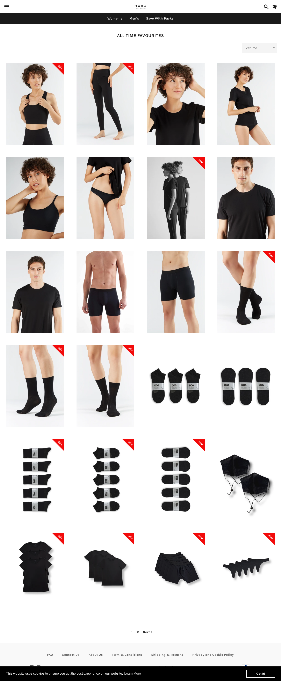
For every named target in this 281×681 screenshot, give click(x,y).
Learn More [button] (132, 673)
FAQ (50, 655)
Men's (134, 18)
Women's (114, 18)
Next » (148, 632)
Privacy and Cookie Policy (213, 655)
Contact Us (71, 655)
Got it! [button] (260, 673)
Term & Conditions (127, 655)
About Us (96, 655)
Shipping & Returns (167, 655)
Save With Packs (160, 18)
